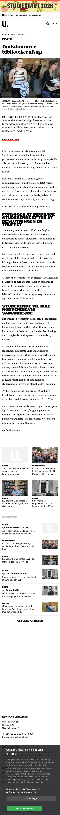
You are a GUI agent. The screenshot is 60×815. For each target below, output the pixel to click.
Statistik (14, 792)
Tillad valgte (31, 798)
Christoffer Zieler (10, 139)
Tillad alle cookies (24, 808)
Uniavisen (7, 15)
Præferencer (32, 789)
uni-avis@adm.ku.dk (19, 737)
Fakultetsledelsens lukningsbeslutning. (30, 206)
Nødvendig (15, 789)
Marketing (30, 792)
